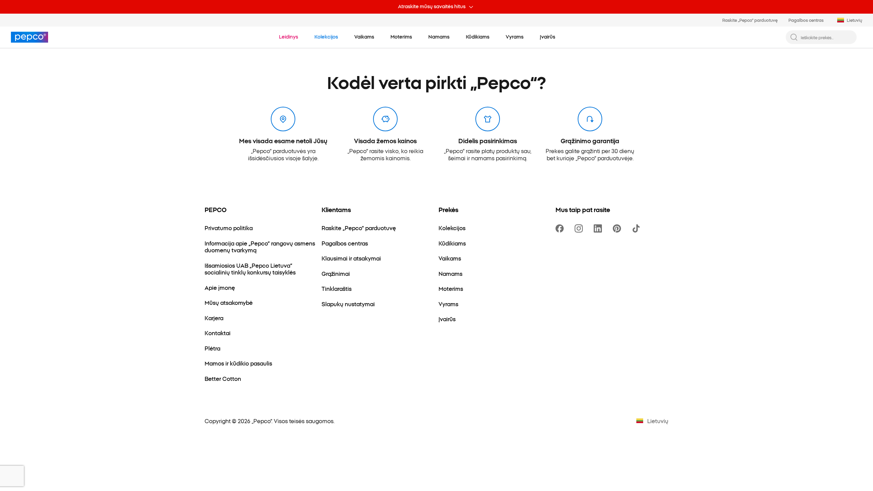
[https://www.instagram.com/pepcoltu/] (580, 228)
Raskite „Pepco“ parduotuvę (750, 20)
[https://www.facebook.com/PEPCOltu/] (561, 228)
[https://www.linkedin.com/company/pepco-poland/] (599, 228)
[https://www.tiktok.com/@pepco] (637, 228)
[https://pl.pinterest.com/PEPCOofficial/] (618, 228)
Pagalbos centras (806, 20)
